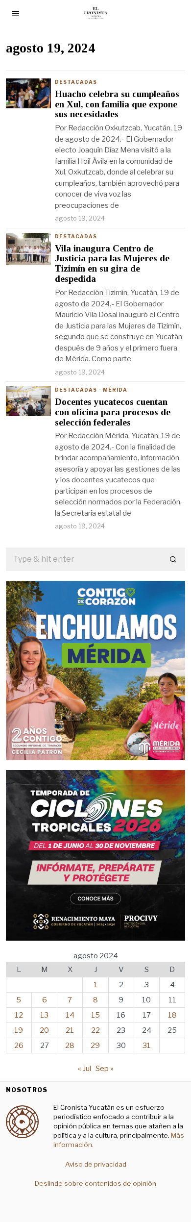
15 (95, 1015)
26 (19, 1045)
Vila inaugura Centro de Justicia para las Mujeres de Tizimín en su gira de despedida (112, 264)
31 (147, 1045)
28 (69, 1045)
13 (44, 1015)
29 (95, 1045)
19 (18, 1030)
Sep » (105, 1068)
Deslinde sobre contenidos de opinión (95, 1183)
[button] (173, 559)
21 (70, 1030)
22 (95, 1030)
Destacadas (76, 82)
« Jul (84, 1068)
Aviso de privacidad (95, 1164)
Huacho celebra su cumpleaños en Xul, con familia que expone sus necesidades (117, 104)
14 (70, 1015)
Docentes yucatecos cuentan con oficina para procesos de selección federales (112, 412)
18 (172, 1015)
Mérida (115, 390)
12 (19, 1015)
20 (44, 1030)
